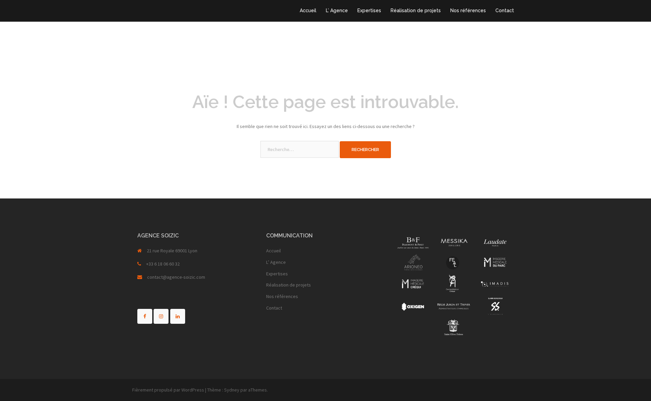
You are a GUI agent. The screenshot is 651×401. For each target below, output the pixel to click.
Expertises (369, 10)
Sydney (231, 390)
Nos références (468, 10)
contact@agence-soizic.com (176, 277)
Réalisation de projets (416, 10)
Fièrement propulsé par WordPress (168, 390)
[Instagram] (161, 316)
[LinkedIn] (177, 316)
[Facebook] (144, 316)
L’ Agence (337, 10)
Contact (504, 10)
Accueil (308, 10)
